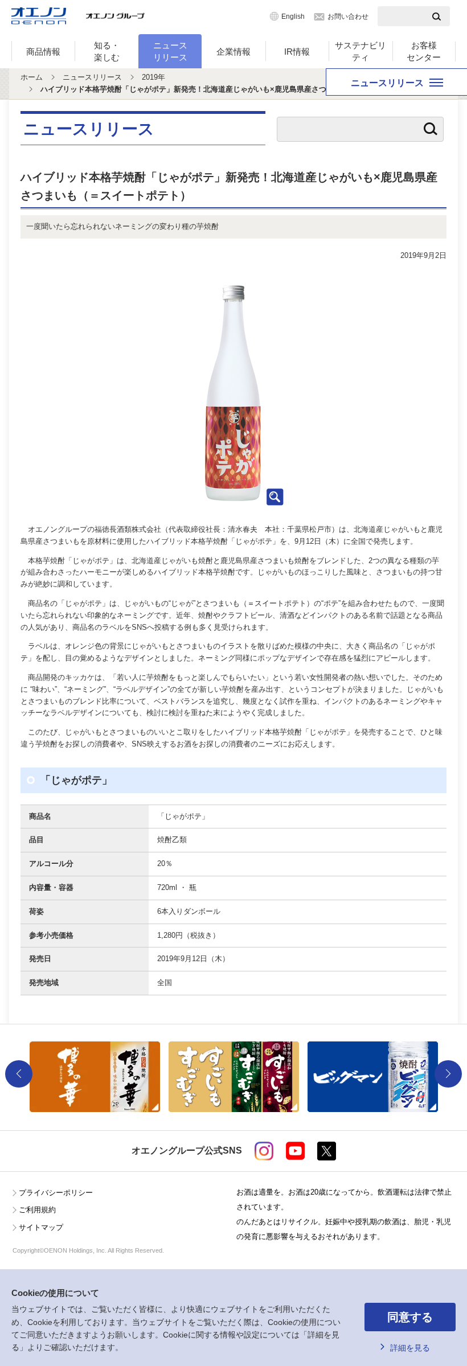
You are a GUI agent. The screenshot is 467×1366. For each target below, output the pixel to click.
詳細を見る (410, 1347)
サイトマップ (41, 1227)
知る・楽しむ (107, 51)
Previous (18, 1074)
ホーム (32, 77)
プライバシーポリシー (56, 1192)
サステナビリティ (360, 51)
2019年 (153, 77)
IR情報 (297, 51)
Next (448, 1074)
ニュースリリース (170, 51)
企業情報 (233, 51)
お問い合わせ (347, 16)
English (293, 16)
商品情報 (43, 51)
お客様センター (424, 51)
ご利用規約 (37, 1209)
